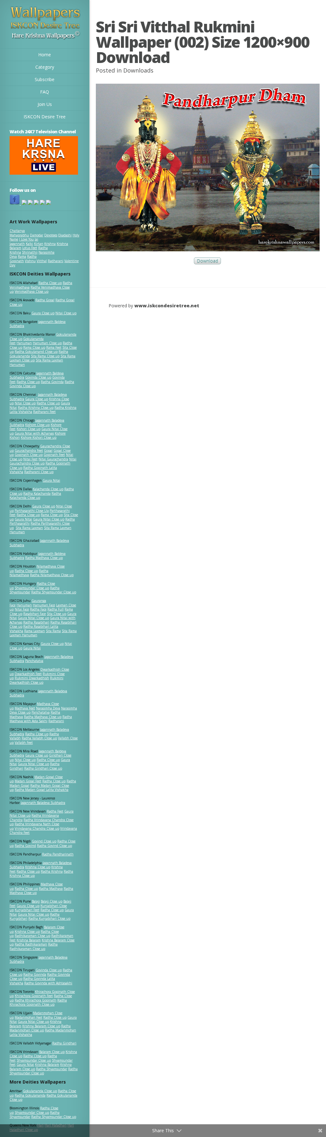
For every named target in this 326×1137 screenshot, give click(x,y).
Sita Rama (53, 631)
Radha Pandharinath (58, 854)
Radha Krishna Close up (35, 407)
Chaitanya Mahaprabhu (19, 232)
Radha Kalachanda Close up (35, 495)
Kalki (29, 243)
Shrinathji (30, 252)
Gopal (48, 450)
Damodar (36, 235)
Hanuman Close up (47, 343)
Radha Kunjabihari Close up (49, 918)
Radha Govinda (52, 382)
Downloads (138, 70)
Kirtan (38, 243)
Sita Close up (56, 613)
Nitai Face (22, 609)
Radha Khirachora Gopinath (35, 1000)
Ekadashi (65, 235)
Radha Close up (50, 283)
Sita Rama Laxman (29, 528)
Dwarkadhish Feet (28, 674)
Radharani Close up (38, 472)
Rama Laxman (34, 631)
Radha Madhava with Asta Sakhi (41, 719)
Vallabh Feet (24, 742)
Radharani (55, 261)
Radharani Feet (44, 411)
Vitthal (42, 261)
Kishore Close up (37, 424)
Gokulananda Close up (40, 1091)
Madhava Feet (25, 708)
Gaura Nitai (51, 480)
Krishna (50, 243)
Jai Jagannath (24, 241)
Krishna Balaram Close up (41, 1026)
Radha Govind (25, 845)
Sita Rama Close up (45, 356)
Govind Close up (44, 841)
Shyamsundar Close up (32, 588)
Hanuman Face (44, 605)
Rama (22, 256)
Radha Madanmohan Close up (40, 1028)
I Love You (26, 239)
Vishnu (30, 261)
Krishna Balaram (29, 940)
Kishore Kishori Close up (38, 437)
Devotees (50, 235)
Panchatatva (34, 661)
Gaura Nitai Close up (48, 519)
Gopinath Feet (54, 454)
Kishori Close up (28, 429)
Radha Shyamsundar (51, 1069)
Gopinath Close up (29, 454)
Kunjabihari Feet (27, 910)
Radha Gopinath (23, 258)
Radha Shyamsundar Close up (53, 592)
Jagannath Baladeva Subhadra (38, 693)
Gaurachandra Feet (29, 450)
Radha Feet (55, 811)
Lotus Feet (29, 248)
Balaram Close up (52, 1052)
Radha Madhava (51, 888)
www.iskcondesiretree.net (166, 306)
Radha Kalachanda (37, 493)
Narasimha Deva (48, 708)
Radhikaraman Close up (32, 935)
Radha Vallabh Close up (39, 738)
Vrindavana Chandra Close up (37, 828)
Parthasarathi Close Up (32, 510)
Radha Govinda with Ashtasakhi (48, 983)
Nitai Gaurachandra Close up (43, 461)
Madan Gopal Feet (28, 781)
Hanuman (24, 343)
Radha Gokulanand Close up (36, 351)
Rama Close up (34, 347)
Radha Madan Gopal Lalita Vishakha (41, 789)
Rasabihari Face (34, 613)
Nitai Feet (30, 459)
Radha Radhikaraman (31, 944)
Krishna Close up (37, 867)
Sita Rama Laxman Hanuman (36, 362)
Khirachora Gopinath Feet (34, 996)
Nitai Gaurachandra (53, 459)
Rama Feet (53, 347)
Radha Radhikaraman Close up (34, 946)
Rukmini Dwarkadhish (32, 678)
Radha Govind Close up (54, 845)
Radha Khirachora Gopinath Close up (38, 1002)
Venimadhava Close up (31, 291)
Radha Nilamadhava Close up (52, 575)
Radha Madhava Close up (44, 557)
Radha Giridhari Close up (43, 768)
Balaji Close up (51, 901)
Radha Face (38, 609)
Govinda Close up (38, 377)
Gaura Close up (43, 313)
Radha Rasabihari (36, 622)
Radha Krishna (52, 871)
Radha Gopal (44, 300)
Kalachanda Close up (48, 489)
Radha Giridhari (64, 1043)
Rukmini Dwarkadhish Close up (36, 680)
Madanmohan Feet (28, 1017)
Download (207, 261)
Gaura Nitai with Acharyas (34, 433)
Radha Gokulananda (30, 1095)
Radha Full (55, 609)
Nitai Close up (65, 313)
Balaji (36, 901)
